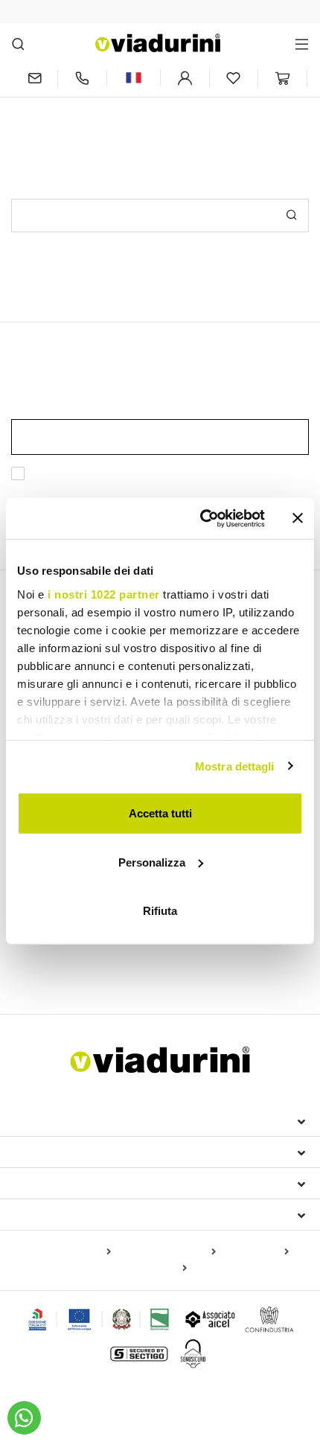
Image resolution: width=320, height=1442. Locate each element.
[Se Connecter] (185, 77)
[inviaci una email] (34, 77)
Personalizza (151, 861)
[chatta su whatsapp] (24, 1418)
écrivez (218, 104)
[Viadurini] (158, 43)
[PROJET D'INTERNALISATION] (99, 1319)
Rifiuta (160, 911)
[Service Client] (82, 77)
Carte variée (155, 1268)
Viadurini (42, 1151)
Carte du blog (255, 1252)
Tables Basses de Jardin (77, 965)
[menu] (302, 43)
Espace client (57, 1182)
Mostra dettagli (235, 765)
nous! (259, 104)
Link (109, 491)
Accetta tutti (160, 813)
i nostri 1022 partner (104, 593)
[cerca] (18, 43)
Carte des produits (66, 1252)
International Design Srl (97, 1120)
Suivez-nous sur (64, 1214)
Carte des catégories (166, 1252)
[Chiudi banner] (297, 518)
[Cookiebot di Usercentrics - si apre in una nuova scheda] (201, 518)
